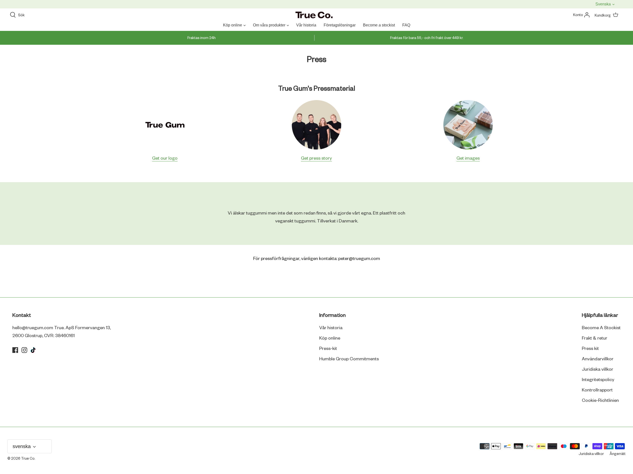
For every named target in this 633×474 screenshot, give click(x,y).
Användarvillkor (597, 359)
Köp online (232, 25)
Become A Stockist (601, 327)
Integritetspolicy (598, 379)
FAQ (406, 25)
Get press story (316, 158)
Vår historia (306, 25)
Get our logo (165, 158)
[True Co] (314, 15)
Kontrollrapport (597, 390)
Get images (468, 158)
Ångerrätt (618, 454)
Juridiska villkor (597, 369)
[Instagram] (24, 350)
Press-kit (328, 348)
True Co (28, 459)
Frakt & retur (594, 338)
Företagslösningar (340, 25)
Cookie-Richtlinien (600, 400)
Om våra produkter (269, 25)
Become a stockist (379, 25)
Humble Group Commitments (349, 359)
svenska (603, 4)
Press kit (590, 348)
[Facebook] (15, 350)
